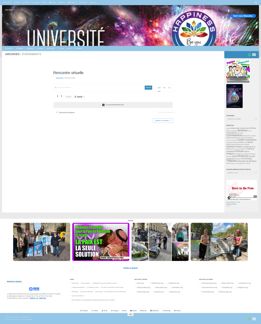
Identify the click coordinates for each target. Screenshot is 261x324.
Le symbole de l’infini (92, 287)
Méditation (231, 146)
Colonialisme (231, 133)
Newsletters (75, 291)
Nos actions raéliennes (86, 291)
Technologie (246, 159)
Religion (230, 153)
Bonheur (243, 130)
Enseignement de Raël (233, 202)
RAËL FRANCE (9, 10)
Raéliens (247, 151)
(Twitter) (17, 2)
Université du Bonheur (247, 161)
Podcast (94, 2)
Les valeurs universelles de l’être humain (112, 287)
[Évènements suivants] (61, 96)
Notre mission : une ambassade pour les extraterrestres (110, 291)
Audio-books (75, 283)
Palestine (250, 149)
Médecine (242, 144)
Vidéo (228, 163)
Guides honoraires (247, 139)
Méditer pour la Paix (235, 149)
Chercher (148, 87)
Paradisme (230, 151)
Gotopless (249, 138)
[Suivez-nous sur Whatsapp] (249, 55)
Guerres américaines (231, 140)
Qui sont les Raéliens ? (78, 296)
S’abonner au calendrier (162, 120)
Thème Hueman (29, 319)
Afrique (228, 128)
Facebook (8, 2)
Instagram (36, 2)
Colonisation (240, 133)
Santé (235, 156)
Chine (249, 131)
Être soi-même (246, 163)
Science (243, 156)
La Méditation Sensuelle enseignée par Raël (104, 283)
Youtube (53, 2)
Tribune (231, 160)
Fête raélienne (242, 138)
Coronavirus (234, 135)
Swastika (238, 159)
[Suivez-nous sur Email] (254, 55)
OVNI (242, 149)
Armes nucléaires (232, 131)
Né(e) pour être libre (231, 204)
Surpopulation (230, 159)
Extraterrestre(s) (231, 138)
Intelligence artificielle (232, 142)
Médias (248, 144)
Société (251, 156)
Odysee (62, 2)
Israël (241, 142)
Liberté (250, 142)
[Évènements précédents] (57, 96)
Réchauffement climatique (242, 154)
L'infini (244, 142)
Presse (239, 151)
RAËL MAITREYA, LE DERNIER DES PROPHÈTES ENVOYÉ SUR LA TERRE (93, 300)
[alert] (113, 105)
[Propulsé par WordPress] (17, 319)
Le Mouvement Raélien (78, 287)
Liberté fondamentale (233, 144)
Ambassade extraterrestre (240, 128)
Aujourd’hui (68, 96)
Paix (245, 149)
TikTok (26, 2)
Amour (253, 128)
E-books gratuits (85, 283)
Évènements (59, 78)
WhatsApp (84, 2)
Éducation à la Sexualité (236, 163)
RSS (44, 2)
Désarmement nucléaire (249, 135)
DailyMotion (73, 2)
